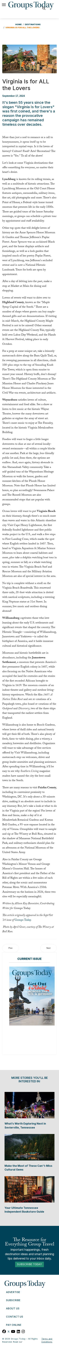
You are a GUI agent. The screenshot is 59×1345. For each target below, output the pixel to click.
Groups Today (23, 920)
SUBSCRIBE (13, 1300)
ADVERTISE (13, 1292)
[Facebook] (4, 1331)
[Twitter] (9, 1331)
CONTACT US (14, 1316)
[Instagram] (23, 1331)
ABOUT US (12, 1308)
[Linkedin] (18, 1331)
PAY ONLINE (13, 1324)
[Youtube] (13, 1331)
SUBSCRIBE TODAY (29, 1264)
